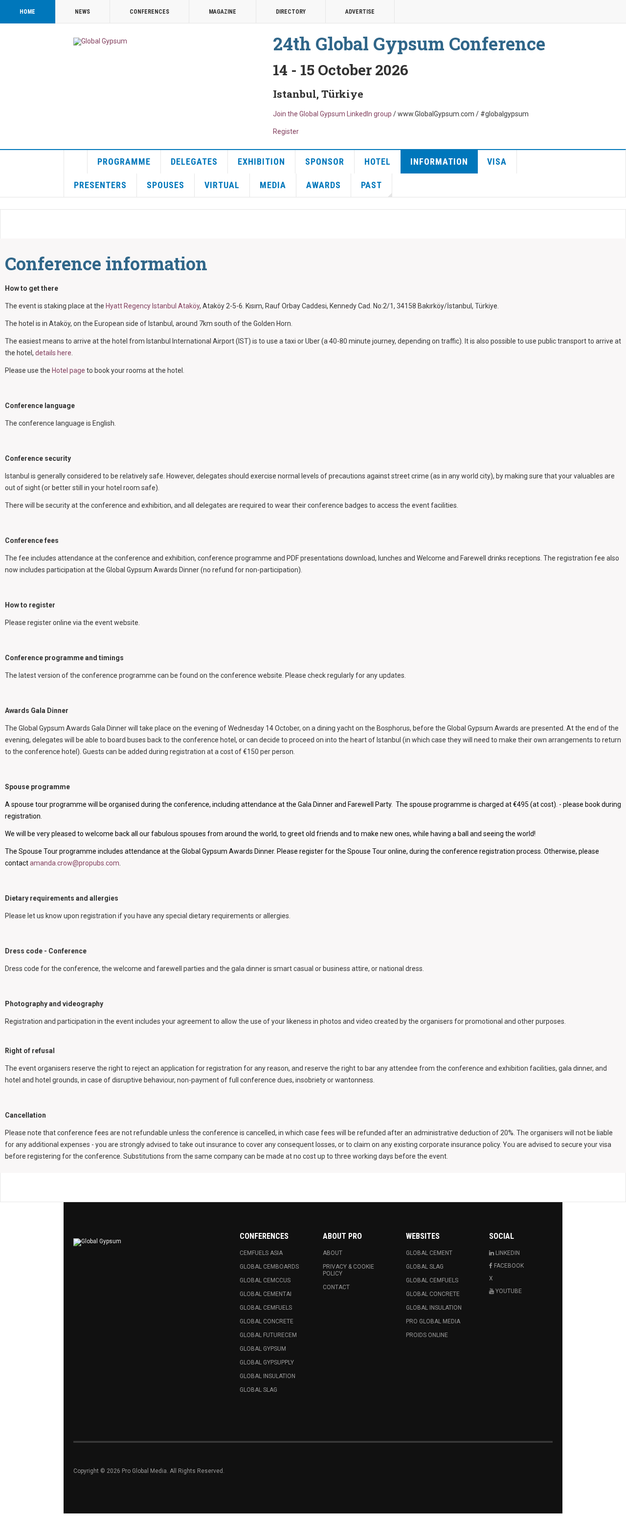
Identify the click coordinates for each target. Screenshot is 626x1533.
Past (371, 185)
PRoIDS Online (427, 1335)
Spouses (165, 185)
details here (53, 353)
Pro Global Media (433, 1321)
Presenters (100, 185)
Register (286, 131)
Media (273, 185)
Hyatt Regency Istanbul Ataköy (153, 306)
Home (27, 11)
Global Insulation (267, 1376)
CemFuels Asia (261, 1253)
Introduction (76, 161)
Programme (124, 161)
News (82, 11)
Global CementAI (265, 1294)
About (332, 1253)
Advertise (360, 11)
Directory (291, 11)
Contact (336, 1287)
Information (439, 161)
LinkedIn (507, 1253)
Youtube (508, 1291)
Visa (497, 161)
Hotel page (68, 370)
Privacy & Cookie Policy (348, 1270)
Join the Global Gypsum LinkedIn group (332, 114)
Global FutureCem (268, 1335)
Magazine (222, 11)
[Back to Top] (9, 1523)
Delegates (194, 161)
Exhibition (261, 161)
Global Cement (429, 1253)
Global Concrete (266, 1321)
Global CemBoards (269, 1266)
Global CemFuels (266, 1307)
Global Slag (258, 1389)
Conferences (149, 11)
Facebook (508, 1265)
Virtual (222, 185)
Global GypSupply (267, 1362)
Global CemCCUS (265, 1280)
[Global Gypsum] (100, 41)
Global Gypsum (263, 1348)
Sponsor (324, 161)
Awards (323, 185)
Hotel (377, 161)
